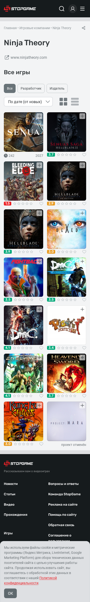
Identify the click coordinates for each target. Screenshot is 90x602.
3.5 (8, 300)
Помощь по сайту (62, 515)
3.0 (51, 252)
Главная (10, 28)
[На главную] (20, 9)
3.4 (51, 348)
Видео (9, 505)
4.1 (7, 348)
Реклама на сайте (63, 505)
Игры (8, 533)
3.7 (51, 155)
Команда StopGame (64, 494)
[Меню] (83, 9)
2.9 (51, 203)
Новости (11, 484)
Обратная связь (61, 525)
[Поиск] (62, 9)
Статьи (9, 494)
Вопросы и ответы (63, 484)
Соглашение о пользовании (59, 538)
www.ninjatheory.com (29, 57)
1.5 (7, 203)
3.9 (7, 252)
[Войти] (72, 8)
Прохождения (15, 515)
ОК (10, 593)
